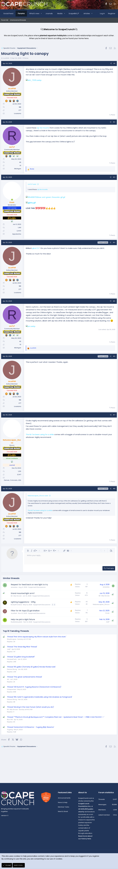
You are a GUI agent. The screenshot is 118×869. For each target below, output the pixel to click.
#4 (114, 242)
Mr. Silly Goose (16, 596)
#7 (114, 415)
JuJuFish (6, 58)
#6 (114, 356)
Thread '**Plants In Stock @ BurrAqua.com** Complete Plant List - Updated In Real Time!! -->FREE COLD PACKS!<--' (55, 717)
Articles (87, 13)
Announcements (64, 798)
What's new (34, 13)
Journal (12, 465)
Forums (21, 13)
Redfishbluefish (16, 622)
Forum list (4, 20)
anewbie (14, 587)
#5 (114, 301)
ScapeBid (73, 13)
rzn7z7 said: (32, 184)
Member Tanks (63, 807)
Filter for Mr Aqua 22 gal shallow (25, 610)
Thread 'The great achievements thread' (24, 677)
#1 (114, 63)
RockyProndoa (16, 605)
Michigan (17, 169)
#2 (114, 122)
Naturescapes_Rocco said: (38, 496)
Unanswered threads (18, 20)
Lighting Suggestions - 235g (23, 602)
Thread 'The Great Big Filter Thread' (22, 646)
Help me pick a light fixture (23, 619)
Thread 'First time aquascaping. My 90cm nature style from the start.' (36, 636)
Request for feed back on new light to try (29, 584)
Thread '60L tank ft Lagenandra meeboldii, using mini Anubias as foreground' (39, 697)
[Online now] (12, 200)
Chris (115, 815)
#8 (114, 488)
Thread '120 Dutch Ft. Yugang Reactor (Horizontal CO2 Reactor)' (34, 687)
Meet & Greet (63, 811)
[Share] (111, 63)
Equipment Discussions (37, 587)
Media (59, 13)
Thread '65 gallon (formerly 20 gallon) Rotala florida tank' (31, 667)
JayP (107, 622)
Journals (49, 13)
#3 (114, 177)
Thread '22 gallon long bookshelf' (21, 657)
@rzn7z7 (36, 248)
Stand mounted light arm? (23, 593)
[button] (41, 14)
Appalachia (16, 234)
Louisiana (17, 113)
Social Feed (8, 13)
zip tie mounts (43, 128)
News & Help (62, 802)
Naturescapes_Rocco (101, 604)
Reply (113, 115)
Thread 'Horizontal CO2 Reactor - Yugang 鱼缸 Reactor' (30, 727)
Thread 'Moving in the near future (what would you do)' (30, 707)
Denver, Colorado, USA (12, 480)
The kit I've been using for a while (40, 434)
